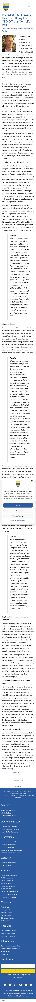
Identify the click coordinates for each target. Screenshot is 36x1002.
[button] (32, 481)
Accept (18, 505)
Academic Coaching (10, 29)
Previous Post (18, 781)
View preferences (18, 516)
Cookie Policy (12, 520)
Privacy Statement (21, 520)
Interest (20, 29)
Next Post (18, 786)
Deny (18, 510)
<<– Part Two (18, 772)
